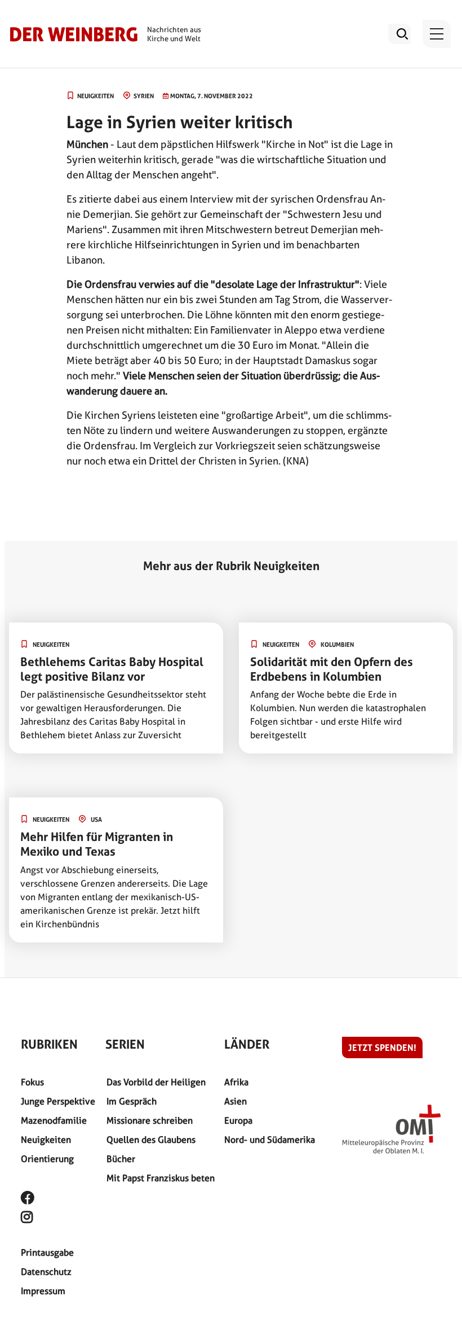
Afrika (236, 1082)
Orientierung (47, 1159)
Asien (235, 1101)
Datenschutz (46, 1271)
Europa (238, 1120)
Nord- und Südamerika (269, 1139)
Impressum (43, 1291)
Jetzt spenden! (382, 1047)
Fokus (32, 1082)
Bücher (120, 1159)
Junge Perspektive (58, 1101)
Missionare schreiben (149, 1120)
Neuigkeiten (46, 1139)
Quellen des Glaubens (151, 1139)
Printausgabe (47, 1252)
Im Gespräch (131, 1101)
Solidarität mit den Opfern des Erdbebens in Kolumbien (331, 669)
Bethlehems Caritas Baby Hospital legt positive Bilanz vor (111, 669)
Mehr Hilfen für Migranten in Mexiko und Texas (96, 844)
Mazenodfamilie (54, 1120)
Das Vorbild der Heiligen (156, 1082)
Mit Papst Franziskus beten (160, 1178)
